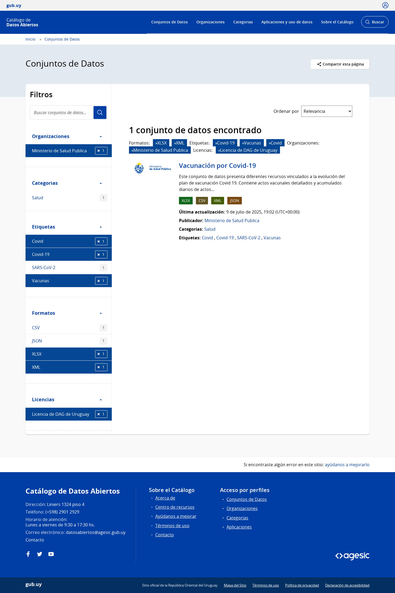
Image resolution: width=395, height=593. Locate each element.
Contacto (164, 535)
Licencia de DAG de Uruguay (68, 414)
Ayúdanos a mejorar (175, 516)
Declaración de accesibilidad (347, 585)
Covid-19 (68, 254)
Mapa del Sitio (235, 585)
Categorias (243, 21)
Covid (68, 241)
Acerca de (165, 498)
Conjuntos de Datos (169, 21)
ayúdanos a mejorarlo (347, 465)
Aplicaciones (239, 527)
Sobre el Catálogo (337, 21)
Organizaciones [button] (50, 136)
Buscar (374, 23)
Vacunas (68, 281)
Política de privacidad (302, 585)
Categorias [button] (45, 182)
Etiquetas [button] (43, 226)
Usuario (100, 112)
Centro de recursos (175, 507)
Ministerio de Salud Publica (68, 151)
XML (68, 367)
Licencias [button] (43, 399)
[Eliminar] (156, 143)
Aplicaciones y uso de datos (287, 21)
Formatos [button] (43, 312)
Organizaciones (210, 21)
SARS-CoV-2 (68, 267)
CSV (68, 328)
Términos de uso (172, 526)
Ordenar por (286, 111)
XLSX (68, 354)
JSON (68, 341)
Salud (68, 198)
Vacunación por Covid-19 (217, 165)
